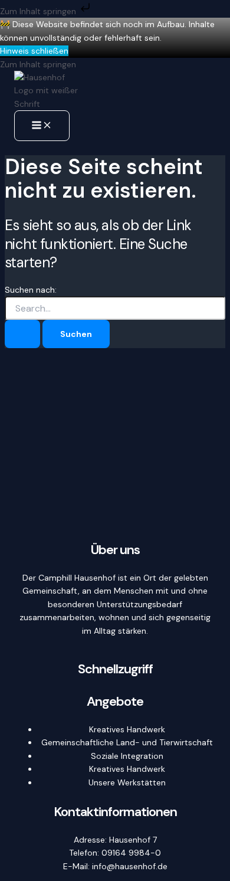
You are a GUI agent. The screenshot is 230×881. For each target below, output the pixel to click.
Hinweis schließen (34, 50)
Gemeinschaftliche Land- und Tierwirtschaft (127, 742)
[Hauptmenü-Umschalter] (42, 125)
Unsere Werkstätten (127, 782)
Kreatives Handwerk (127, 729)
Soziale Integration (127, 756)
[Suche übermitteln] (22, 334)
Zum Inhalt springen (39, 11)
